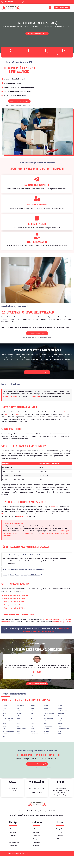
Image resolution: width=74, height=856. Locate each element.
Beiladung (53, 507)
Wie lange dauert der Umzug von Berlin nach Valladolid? (24, 569)
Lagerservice (37, 842)
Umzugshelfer (36, 839)
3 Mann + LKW (36, 835)
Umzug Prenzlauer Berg (13, 842)
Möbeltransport (7, 514)
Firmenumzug (13, 839)
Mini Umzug (13, 832)
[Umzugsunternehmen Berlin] (10, 7)
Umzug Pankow (13, 845)
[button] (50, 7)
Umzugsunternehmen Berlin (14, 853)
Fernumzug (36, 396)
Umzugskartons (22, 516)
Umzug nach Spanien (10, 396)
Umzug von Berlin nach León (14, 602)
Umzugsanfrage (60, 829)
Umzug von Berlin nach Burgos (14, 598)
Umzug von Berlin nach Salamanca (16, 595)
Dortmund (8, 414)
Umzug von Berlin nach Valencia (15, 608)
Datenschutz (60, 839)
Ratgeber (60, 832)
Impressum (60, 835)
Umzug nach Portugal (51, 619)
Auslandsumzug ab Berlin (61, 622)
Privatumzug (13, 829)
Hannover (67, 412)
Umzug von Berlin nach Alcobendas (16, 605)
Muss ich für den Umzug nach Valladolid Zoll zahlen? (22, 575)
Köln (17, 414)
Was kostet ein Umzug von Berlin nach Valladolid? (21, 555)
